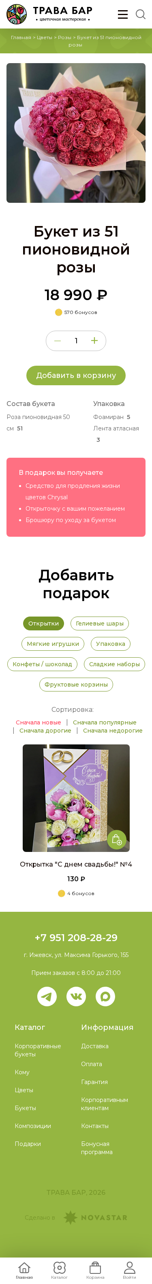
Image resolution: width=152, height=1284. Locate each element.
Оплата (91, 1064)
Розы (64, 37)
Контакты (95, 1126)
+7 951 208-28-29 (76, 938)
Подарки (28, 1144)
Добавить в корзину (76, 375)
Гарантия (94, 1082)
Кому (22, 1072)
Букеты (25, 1108)
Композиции (33, 1126)
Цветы (44, 37)
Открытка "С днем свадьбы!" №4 (76, 864)
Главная (21, 37)
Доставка (95, 1046)
